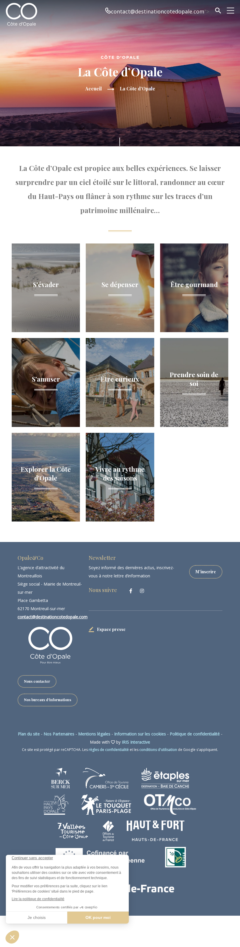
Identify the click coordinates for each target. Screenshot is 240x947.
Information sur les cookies (140, 734)
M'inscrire (206, 571)
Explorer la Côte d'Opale (46, 473)
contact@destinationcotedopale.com (157, 11)
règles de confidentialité (109, 749)
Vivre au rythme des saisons (120, 473)
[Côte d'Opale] (21, 14)
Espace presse (111, 629)
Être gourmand (194, 284)
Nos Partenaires (59, 734)
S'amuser (46, 378)
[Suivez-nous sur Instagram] (142, 590)
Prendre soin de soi (194, 378)
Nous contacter (37, 681)
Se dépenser (120, 284)
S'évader (46, 284)
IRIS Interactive (136, 742)
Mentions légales (94, 734)
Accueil (93, 88)
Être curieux (120, 378)
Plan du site (29, 734)
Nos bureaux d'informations (47, 699)
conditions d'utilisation (158, 749)
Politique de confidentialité (195, 734)
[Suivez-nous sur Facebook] (130, 590)
